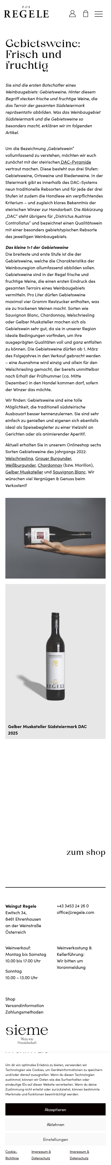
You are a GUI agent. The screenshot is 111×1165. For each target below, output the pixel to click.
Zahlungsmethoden (24, 1012)
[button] (98, 14)
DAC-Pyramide (76, 162)
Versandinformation (24, 1005)
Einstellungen (55, 1139)
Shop (10, 999)
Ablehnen (55, 1124)
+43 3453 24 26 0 (73, 905)
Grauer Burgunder (53, 458)
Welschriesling (19, 458)
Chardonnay (50, 465)
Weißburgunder (20, 465)
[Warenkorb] (85, 13)
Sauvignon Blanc (69, 472)
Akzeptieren (55, 1109)
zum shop (86, 852)
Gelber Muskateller (24, 472)
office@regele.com (75, 912)
